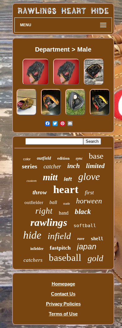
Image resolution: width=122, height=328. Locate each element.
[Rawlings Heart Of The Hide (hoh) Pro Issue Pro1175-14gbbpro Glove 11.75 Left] (26, 115)
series (29, 166)
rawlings (48, 222)
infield (59, 236)
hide (32, 235)
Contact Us (63, 293)
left (68, 179)
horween (89, 201)
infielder (36, 248)
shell (97, 238)
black (83, 212)
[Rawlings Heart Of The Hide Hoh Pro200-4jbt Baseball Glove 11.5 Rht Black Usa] (35, 84)
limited (95, 166)
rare (80, 238)
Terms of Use (63, 313)
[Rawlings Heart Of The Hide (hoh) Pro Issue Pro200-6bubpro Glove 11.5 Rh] (99, 115)
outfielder (33, 202)
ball (53, 202)
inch (73, 166)
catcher (52, 166)
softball (85, 225)
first (89, 192)
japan (86, 246)
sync (79, 158)
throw (40, 192)
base (96, 156)
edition (63, 158)
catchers (33, 260)
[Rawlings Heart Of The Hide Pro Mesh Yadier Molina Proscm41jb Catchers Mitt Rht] (75, 115)
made (66, 203)
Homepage (63, 283)
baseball (65, 257)
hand (64, 213)
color (27, 159)
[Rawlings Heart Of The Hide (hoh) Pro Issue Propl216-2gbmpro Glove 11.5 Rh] (51, 115)
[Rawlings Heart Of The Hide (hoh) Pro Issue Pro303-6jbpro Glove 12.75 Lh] (93, 84)
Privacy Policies (63, 303)
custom (32, 180)
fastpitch (60, 248)
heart (66, 189)
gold (95, 258)
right (44, 211)
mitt (50, 177)
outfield (44, 158)
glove (89, 176)
